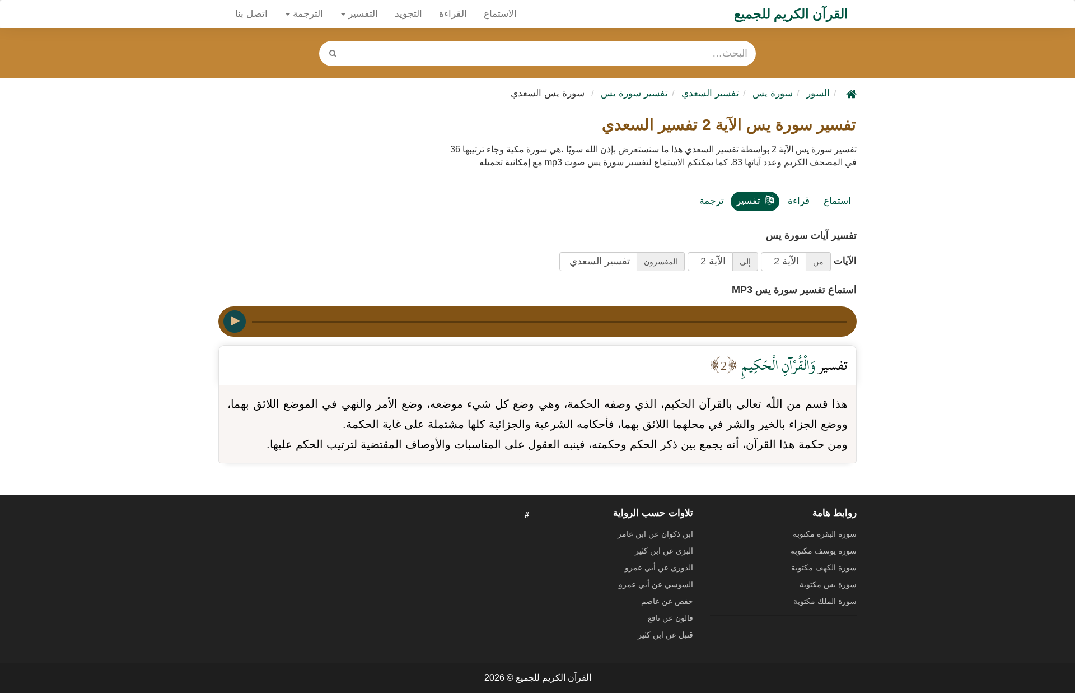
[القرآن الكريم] (850, 93)
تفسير (748, 201)
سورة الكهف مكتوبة (824, 567)
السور (818, 93)
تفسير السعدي (710, 93)
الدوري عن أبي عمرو (659, 567)
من (818, 261)
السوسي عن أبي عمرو (656, 584)
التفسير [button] (361, 13)
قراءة (799, 201)
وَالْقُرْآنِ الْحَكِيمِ (776, 365)
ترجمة (711, 201)
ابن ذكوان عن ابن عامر (655, 534)
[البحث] (333, 53)
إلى (745, 261)
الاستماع (500, 13)
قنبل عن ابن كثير (665, 635)
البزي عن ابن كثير (664, 551)
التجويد (408, 13)
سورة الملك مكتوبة (825, 601)
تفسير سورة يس (634, 93)
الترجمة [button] (306, 13)
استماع (837, 201)
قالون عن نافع (670, 618)
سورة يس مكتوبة (828, 584)
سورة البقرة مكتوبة (825, 534)
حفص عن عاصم (667, 601)
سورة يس (772, 93)
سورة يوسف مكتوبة (824, 551)
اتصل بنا (251, 13)
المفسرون (660, 261)
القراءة (453, 13)
